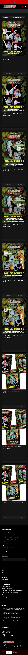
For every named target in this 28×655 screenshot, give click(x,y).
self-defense (18, 617)
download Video (14, 610)
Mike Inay (21, 616)
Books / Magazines (7, 532)
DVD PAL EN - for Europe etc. (10, 539)
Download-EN (6, 535)
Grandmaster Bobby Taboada (8, 614)
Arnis (9, 606)
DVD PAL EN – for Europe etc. (10, 592)
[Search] (22, 6)
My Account (5, 579)
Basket (4, 575)
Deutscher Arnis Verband (9, 609)
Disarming (4, 610)
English (9, 612)
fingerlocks (13, 613)
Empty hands (5, 612)
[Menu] (25, 6)
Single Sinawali (15, 618)
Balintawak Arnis (5, 608)
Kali (14, 614)
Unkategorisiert (6, 549)
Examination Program (6, 613)
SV (23, 618)
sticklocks (20, 618)
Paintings (5, 545)
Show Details (19, 73)
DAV (3, 609)
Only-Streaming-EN (7, 543)
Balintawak (17, 606)
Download (9, 610)
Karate (17, 614)
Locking (4, 616)
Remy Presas (13, 617)
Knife (20, 614)
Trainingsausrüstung (10, 620)
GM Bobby (17, 613)
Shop (3, 573)
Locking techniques (9, 616)
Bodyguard (18, 608)
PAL (9, 617)
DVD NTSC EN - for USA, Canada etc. (11, 537)
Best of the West (12, 608)
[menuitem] (14, 2)
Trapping (16, 620)
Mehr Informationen (17, 652)
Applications (5, 606)
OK (9, 652)
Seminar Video (5, 618)
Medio (18, 616)
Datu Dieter (23, 608)
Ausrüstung (13, 606)
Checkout (4, 577)
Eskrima (13, 612)
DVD (19, 610)
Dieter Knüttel (17, 609)
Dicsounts (5, 534)
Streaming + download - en (9, 547)
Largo (23, 614)
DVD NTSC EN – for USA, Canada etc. (12, 590)
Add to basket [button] (8, 73)
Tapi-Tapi (4, 620)
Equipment (5, 541)
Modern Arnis (5, 617)
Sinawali (10, 618)
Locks (15, 616)
